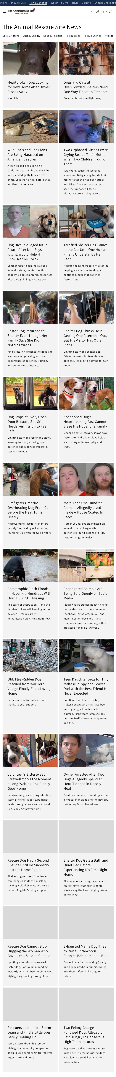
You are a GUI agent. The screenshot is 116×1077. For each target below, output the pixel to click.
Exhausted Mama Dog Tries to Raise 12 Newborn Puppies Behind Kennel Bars (86, 951)
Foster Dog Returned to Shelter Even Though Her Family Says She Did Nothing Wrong (27, 338)
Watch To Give (59, 2)
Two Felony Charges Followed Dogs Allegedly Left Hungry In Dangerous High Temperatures (84, 1034)
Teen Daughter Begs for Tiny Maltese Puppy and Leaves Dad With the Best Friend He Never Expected (86, 686)
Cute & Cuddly (31, 35)
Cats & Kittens (11, 35)
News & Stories (38, 2)
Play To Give (18, 2)
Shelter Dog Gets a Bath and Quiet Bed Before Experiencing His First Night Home (86, 867)
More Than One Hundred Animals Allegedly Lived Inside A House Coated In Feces (83, 509)
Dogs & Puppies (52, 35)
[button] (4, 11)
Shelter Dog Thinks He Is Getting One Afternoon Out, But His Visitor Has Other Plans (85, 338)
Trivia (75, 2)
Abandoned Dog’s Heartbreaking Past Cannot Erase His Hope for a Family (85, 422)
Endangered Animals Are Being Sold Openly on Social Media (86, 593)
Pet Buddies (73, 35)
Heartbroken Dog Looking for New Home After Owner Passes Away (29, 87)
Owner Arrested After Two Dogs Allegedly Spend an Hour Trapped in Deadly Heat (84, 781)
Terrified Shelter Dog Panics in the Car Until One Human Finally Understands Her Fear (86, 252)
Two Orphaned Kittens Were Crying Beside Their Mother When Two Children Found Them (86, 156)
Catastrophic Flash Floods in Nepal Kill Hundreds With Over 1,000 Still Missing (29, 593)
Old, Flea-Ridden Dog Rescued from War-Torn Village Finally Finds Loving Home (29, 686)
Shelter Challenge (105, 2)
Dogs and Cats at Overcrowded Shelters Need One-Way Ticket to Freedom (86, 87)
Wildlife (109, 35)
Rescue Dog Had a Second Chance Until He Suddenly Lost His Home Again (28, 865)
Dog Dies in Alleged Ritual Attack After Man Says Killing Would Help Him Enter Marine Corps (28, 252)
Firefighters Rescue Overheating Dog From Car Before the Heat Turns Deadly (29, 509)
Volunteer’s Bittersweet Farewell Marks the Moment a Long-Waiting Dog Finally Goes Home (29, 781)
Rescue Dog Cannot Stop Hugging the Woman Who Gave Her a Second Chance (29, 951)
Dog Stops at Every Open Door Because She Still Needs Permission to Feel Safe (27, 424)
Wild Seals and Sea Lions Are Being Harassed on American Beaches (27, 154)
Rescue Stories (92, 35)
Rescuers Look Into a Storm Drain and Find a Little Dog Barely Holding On (29, 1032)
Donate (86, 2)
